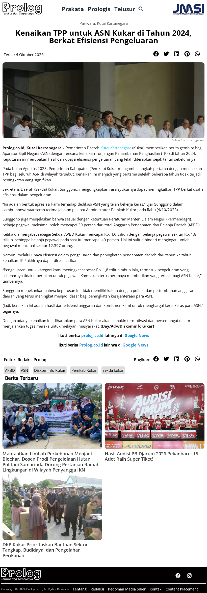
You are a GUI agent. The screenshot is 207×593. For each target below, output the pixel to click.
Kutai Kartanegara (112, 23)
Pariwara (87, 23)
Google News (135, 345)
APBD (10, 370)
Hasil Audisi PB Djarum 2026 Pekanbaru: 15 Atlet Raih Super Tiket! (151, 456)
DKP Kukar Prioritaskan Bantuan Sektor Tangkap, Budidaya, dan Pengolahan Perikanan (45, 549)
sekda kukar (113, 370)
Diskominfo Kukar (49, 370)
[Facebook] (178, 576)
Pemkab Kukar (84, 370)
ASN (24, 370)
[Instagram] (189, 576)
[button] (140, 9)
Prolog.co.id (91, 345)
